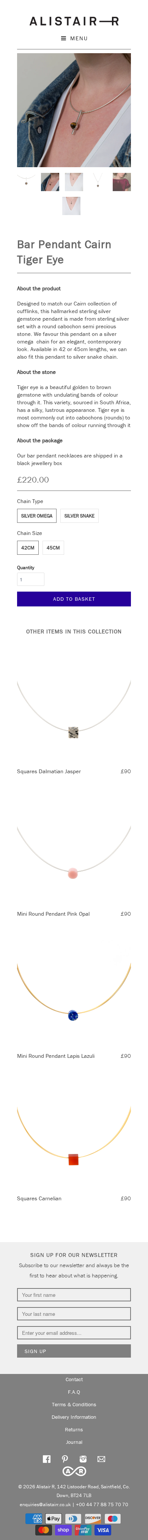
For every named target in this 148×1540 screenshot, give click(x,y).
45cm (53, 547)
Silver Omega (36, 516)
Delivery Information (74, 1416)
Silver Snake (79, 516)
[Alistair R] (74, 19)
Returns (74, 1429)
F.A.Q (74, 1391)
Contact (74, 1379)
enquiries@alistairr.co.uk (45, 1504)
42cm (28, 547)
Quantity (25, 567)
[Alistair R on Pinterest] (65, 1458)
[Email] (101, 1458)
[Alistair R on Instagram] (83, 1458)
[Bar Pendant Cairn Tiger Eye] (74, 110)
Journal (74, 1442)
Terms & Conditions (74, 1404)
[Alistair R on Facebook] (47, 1458)
